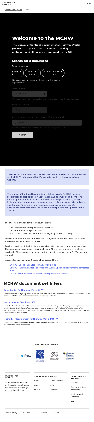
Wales (60, 71)
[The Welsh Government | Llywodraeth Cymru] (54, 356)
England (18, 71)
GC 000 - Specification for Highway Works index (33, 265)
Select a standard (20, 104)
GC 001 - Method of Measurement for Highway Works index (39, 274)
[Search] (14, 122)
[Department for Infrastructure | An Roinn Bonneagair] (69, 355)
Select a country (20, 66)
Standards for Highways (13, 10)
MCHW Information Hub (26, 177)
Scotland (47, 71)
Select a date (18, 88)
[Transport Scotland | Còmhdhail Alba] (40, 356)
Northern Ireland (32, 73)
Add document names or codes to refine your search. (38, 117)
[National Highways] (25, 356)
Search (22, 135)
